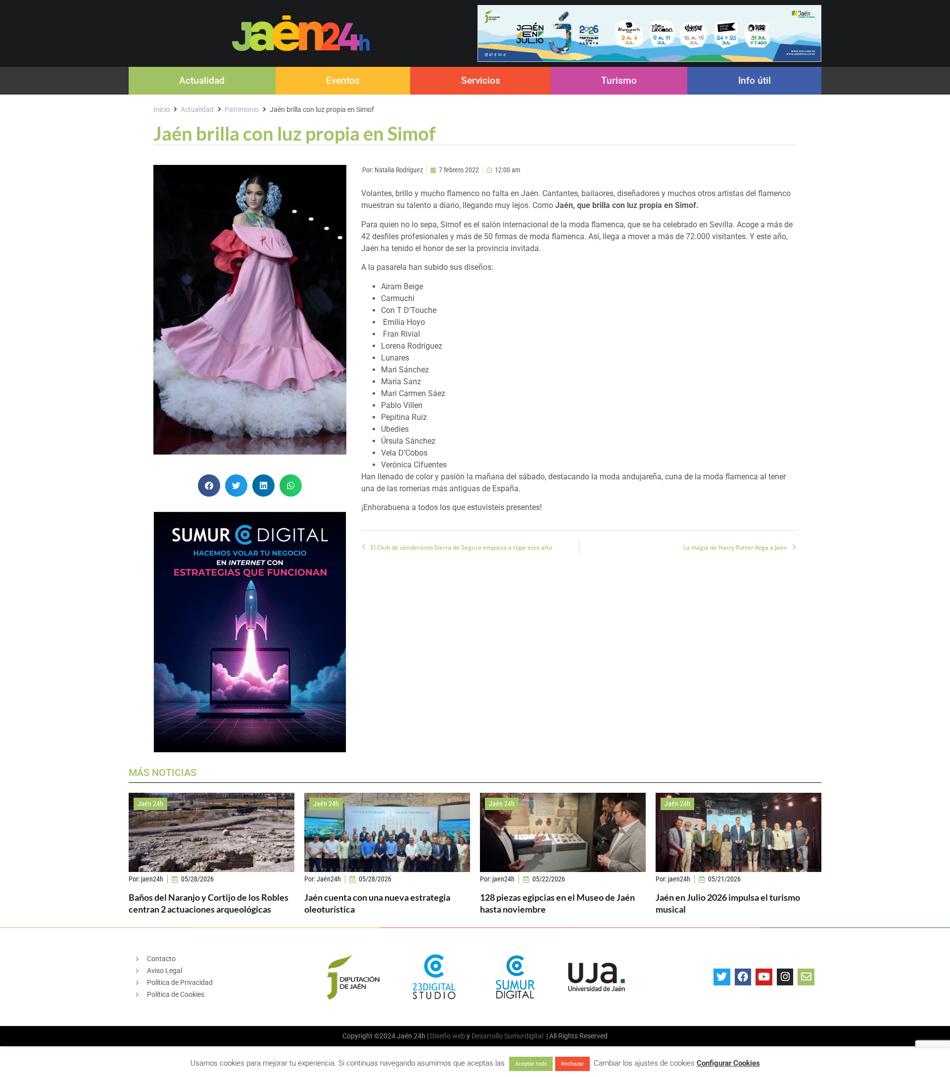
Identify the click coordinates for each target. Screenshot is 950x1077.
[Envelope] (806, 977)
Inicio (161, 109)
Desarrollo (487, 1036)
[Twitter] (721, 977)
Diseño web (447, 1036)
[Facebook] (743, 977)
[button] (209, 485)
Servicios (480, 80)
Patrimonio (242, 109)
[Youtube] (764, 977)
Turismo (619, 80)
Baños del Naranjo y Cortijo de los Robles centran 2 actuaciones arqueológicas (208, 903)
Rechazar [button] (572, 1064)
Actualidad (202, 80)
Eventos (343, 80)
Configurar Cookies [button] (728, 1063)
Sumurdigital (523, 1036)
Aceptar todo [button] (531, 1064)
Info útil (754, 80)
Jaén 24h (150, 804)
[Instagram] (785, 977)
